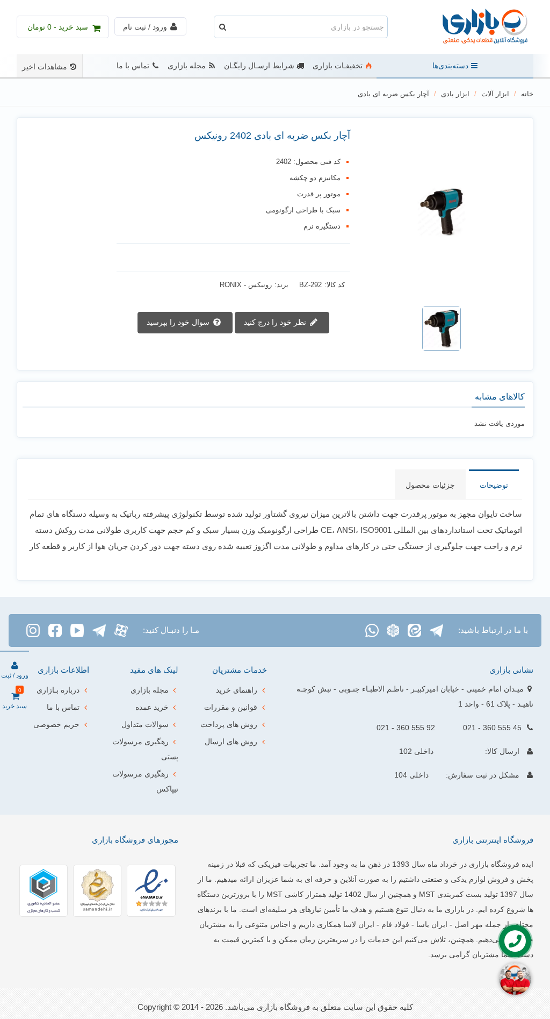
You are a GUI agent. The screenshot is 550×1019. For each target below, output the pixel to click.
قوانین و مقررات (230, 707)
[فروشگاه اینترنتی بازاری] (474, 27)
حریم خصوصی (56, 724)
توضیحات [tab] (494, 485)
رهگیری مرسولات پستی (145, 749)
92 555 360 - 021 (406, 727)
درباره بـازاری (58, 690)
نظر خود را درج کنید (276, 321)
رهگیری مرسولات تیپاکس (145, 781)
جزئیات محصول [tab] (430, 485)
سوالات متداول (145, 724)
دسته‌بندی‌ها (450, 66)
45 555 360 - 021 (492, 727)
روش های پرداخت (228, 724)
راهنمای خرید (236, 690)
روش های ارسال (231, 741)
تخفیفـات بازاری (338, 66)
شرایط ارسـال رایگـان (259, 66)
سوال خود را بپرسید (179, 321)
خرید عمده (152, 707)
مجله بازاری (187, 66)
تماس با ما (133, 66)
